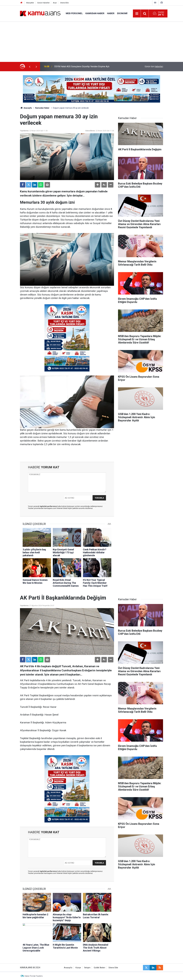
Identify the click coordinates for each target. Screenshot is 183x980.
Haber (110, 13)
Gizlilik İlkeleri (99, 968)
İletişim (87, 968)
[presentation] (29, 66)
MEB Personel (74, 13)
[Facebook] (22, 184)
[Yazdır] (47, 184)
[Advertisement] (91, 42)
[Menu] (137, 13)
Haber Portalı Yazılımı (34, 976)
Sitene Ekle (64, 3)
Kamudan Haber (94, 13)
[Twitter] (28, 184)
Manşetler (30, 3)
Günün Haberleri (43, 3)
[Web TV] (155, 2)
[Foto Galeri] (161, 2)
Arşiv (55, 3)
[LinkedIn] (34, 184)
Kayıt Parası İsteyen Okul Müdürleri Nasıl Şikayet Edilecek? (82, 66)
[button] (97, 184)
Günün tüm (154, 66)
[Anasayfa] (21, 3)
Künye (78, 968)
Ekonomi (122, 13)
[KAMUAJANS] (40, 13)
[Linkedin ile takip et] (153, 967)
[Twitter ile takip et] (146, 967)
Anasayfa (27, 108)
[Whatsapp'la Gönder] (40, 184)
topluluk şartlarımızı (48, 506)
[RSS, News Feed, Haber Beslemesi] (159, 967)
